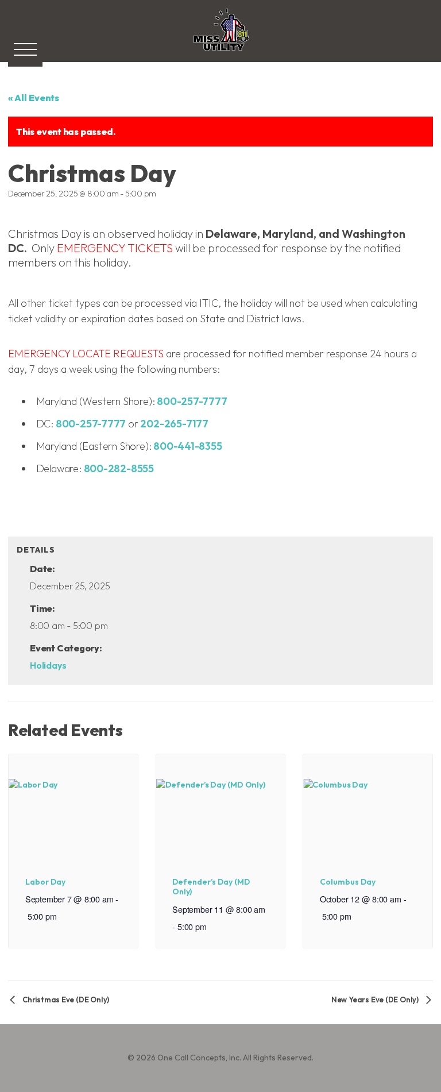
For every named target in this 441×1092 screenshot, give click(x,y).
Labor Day (45, 882)
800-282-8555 (119, 468)
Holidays (48, 665)
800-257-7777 (192, 401)
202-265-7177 (174, 423)
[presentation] (73, 802)
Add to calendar (65, 515)
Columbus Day (348, 882)
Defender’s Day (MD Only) (211, 887)
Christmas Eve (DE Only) (65, 999)
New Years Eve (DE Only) (375, 999)
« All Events (33, 97)
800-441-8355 (187, 446)
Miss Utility (220, 53)
